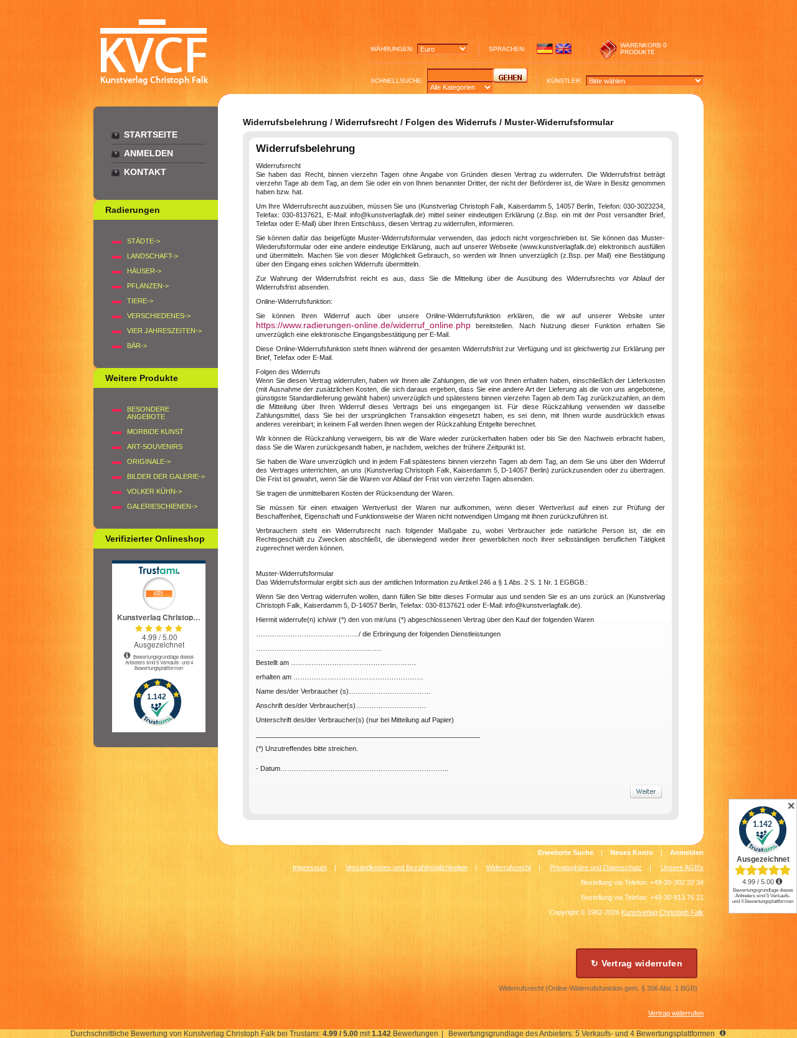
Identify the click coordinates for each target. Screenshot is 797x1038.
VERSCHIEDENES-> (159, 315)
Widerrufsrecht (508, 867)
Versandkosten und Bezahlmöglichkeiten (407, 867)
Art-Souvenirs (154, 446)
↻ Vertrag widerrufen (636, 963)
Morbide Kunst (155, 431)
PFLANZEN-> (148, 286)
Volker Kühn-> (154, 491)
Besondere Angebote (148, 412)
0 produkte (643, 48)
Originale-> (149, 461)
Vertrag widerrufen (676, 1013)
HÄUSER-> (144, 271)
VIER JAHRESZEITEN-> (164, 330)
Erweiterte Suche (565, 852)
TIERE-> (140, 300)
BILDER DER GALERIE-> (166, 476)
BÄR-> (137, 345)
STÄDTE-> (143, 241)
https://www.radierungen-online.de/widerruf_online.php (363, 325)
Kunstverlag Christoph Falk (662, 912)
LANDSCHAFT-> (152, 256)
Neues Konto (631, 852)
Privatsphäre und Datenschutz (596, 867)
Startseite (150, 134)
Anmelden (148, 153)
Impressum (310, 867)
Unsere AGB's (682, 867)
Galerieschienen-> (162, 506)
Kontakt (145, 172)
